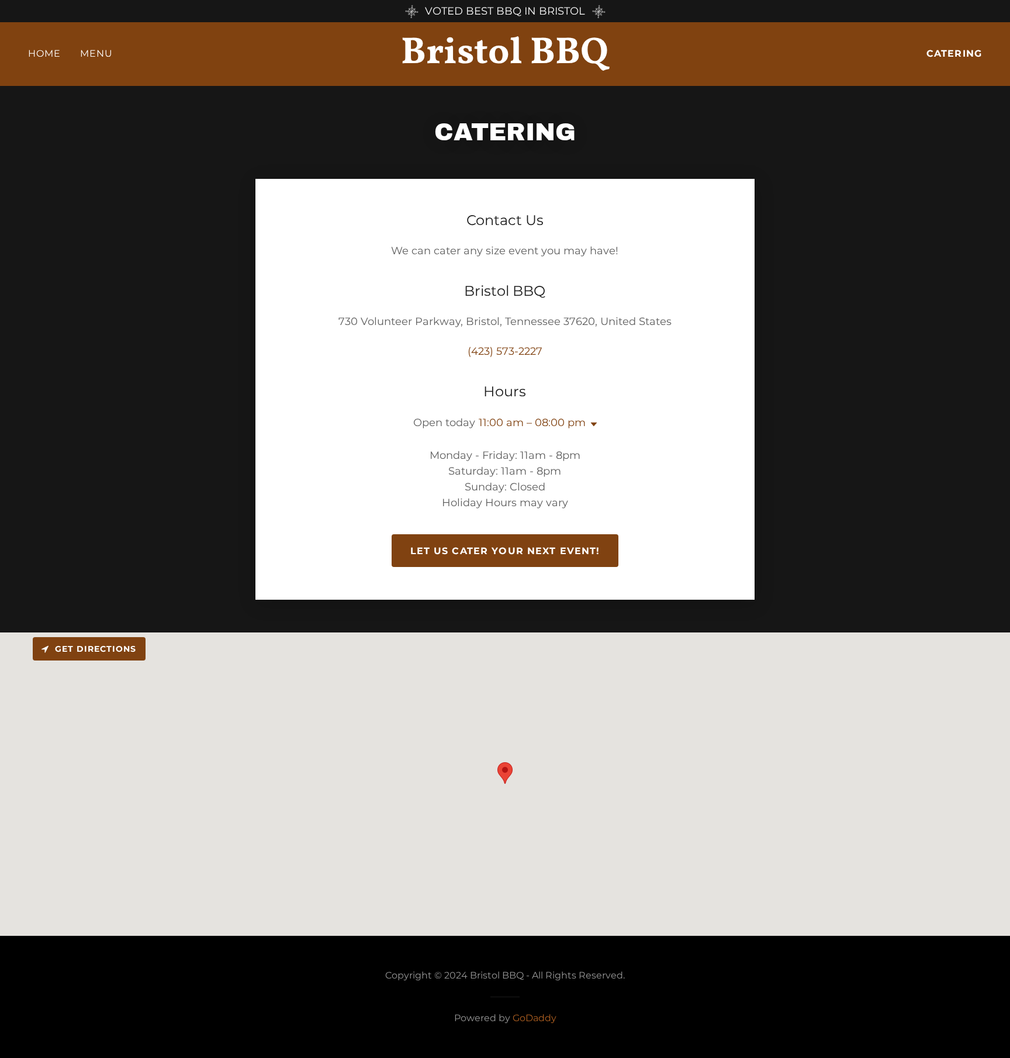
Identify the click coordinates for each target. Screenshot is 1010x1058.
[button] (591, 424)
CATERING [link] (954, 53)
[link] (505, 59)
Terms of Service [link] (40, 436)
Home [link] (44, 53)
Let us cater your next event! (505, 550)
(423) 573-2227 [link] (505, 351)
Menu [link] (96, 53)
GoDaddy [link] (534, 1018)
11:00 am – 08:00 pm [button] (532, 422)
